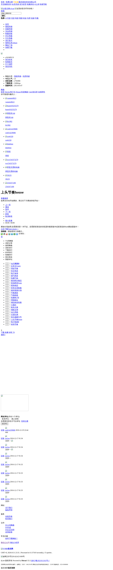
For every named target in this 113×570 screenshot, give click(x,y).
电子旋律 (14, 273)
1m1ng (7, 438)
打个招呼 (8, 64)
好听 (12, 332)
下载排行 (8, 250)
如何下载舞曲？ (11, 538)
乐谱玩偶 (14, 315)
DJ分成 (8, 527)
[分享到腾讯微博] (12, 234)
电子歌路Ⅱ (15, 322)
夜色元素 (14, 307)
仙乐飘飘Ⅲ (15, 264)
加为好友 (8, 59)
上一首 (8, 205)
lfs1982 (7, 125)
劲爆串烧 (8, 29)
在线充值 (8, 516)
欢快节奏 (14, 324)
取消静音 (8, 216)
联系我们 (8, 519)
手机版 (16, 2)
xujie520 (8, 140)
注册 (26, 421)
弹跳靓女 (14, 300)
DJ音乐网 (9, 549)
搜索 (2, 11)
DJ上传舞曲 (9, 525)
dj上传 (36, 4)
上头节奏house (16, 319)
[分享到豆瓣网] (14, 234)
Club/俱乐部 (33, 92)
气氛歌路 (14, 295)
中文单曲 (8, 38)
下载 (2, 332)
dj (6, 18)
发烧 (33, 18)
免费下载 (8, 47)
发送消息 (8, 66)
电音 (17, 18)
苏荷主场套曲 (16, 288)
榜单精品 (14, 285)
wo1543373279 (10, 163)
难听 (3, 335)
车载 (37, 18)
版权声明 (8, 510)
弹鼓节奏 (14, 268)
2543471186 (9, 187)
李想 (7, 156)
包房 (29, 18)
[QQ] (3, 549)
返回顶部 (8, 568)
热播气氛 (14, 278)
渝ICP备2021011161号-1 (40, 560)
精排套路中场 (16, 290)
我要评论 (8, 259)
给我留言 (8, 62)
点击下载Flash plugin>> (10, 229)
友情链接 (8, 532)
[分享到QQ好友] (4, 234)
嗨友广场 (8, 45)
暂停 (7, 209)
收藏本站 (30, 4)
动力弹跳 (14, 312)
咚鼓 (25, 18)
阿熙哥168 (9, 117)
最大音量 (8, 221)
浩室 (13, 18)
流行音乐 (8, 40)
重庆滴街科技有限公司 (27, 2)
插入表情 (15, 419)
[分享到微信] (2, 234)
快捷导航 (43, 4)
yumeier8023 (9, 102)
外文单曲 (8, 36)
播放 (7, 207)
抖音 (9, 18)
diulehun (8, 148)
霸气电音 (14, 276)
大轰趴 (13, 305)
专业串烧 (8, 31)
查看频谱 (4, 198)
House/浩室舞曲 (22, 92)
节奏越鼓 (14, 293)
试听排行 (8, 248)
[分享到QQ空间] (9, 234)
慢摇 (21, 18)
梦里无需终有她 (11, 171)
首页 (7, 24)
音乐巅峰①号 (16, 317)
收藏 (6, 332)
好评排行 (8, 252)
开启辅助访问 (6, 4)
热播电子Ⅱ (15, 298)
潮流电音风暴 (16, 302)
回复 (2, 430)
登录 (2, 2)
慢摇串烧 (8, 27)
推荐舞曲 (8, 245)
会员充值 (15, 4)
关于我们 (8, 508)
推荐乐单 (11, 43)
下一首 (8, 212)
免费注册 (9, 2)
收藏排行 (8, 255)
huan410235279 (11, 109)
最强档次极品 (16, 281)
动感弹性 (41, 92)
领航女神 (14, 310)
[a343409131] (2, 54)
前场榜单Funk (16, 283)
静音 (7, 214)
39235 (7, 179)
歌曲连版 (8, 33)
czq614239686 (10, 133)
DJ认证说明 (9, 530)
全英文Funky (16, 266)
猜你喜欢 (8, 257)
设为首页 (22, 4)
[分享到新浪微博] (7, 234)
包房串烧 (26, 76)
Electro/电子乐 (10, 92)
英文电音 (14, 271)
